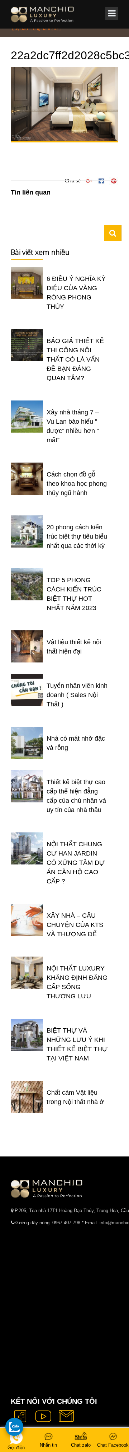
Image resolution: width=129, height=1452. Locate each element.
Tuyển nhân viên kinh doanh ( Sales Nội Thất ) (77, 695)
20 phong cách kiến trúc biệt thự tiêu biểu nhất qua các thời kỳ (77, 536)
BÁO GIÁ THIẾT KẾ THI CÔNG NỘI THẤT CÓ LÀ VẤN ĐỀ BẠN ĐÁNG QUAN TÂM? (75, 359)
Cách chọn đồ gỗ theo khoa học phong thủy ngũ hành (77, 483)
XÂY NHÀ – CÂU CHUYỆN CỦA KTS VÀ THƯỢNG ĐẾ (75, 925)
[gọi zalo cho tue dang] (14, 1427)
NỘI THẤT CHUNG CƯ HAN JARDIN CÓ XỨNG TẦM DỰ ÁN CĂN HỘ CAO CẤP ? (76, 863)
